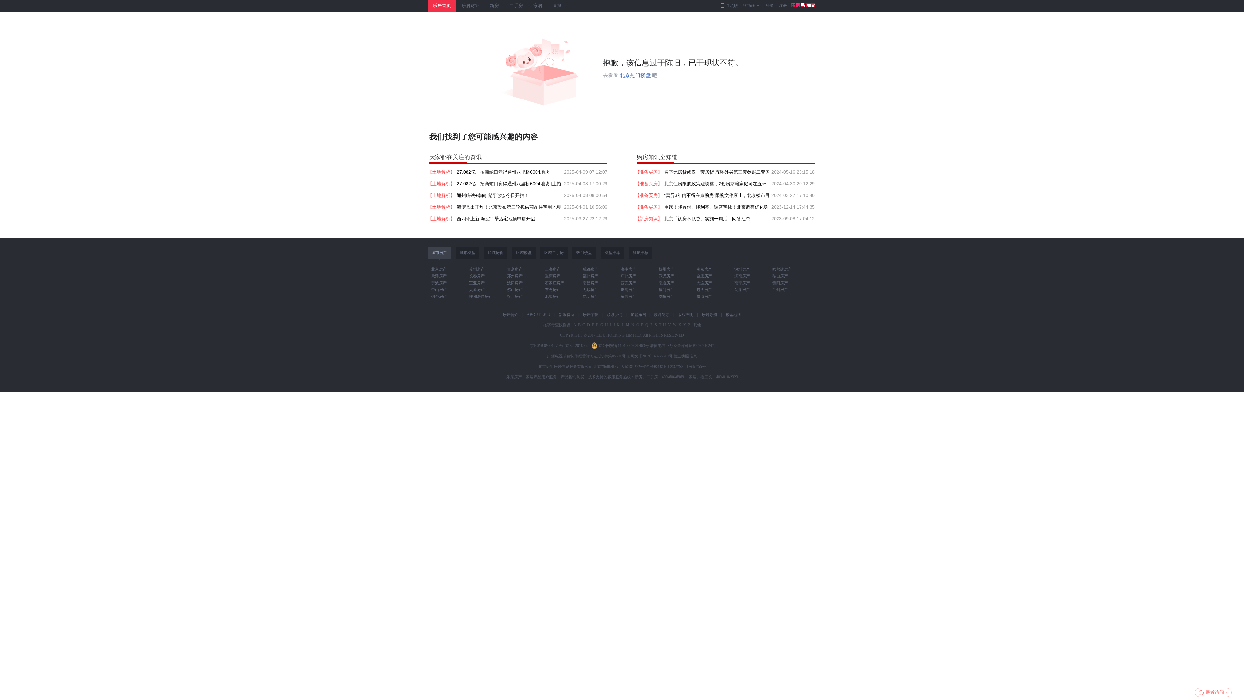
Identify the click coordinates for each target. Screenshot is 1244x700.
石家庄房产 (554, 283)
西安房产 (628, 283)
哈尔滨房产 (782, 269)
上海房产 (552, 269)
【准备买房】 (648, 172)
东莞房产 (552, 289)
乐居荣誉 (590, 314)
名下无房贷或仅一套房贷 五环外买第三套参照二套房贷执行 (717, 173)
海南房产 (628, 269)
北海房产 (552, 296)
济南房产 (742, 276)
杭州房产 (666, 269)
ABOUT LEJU (538, 314)
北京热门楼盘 (635, 75)
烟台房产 (439, 296)
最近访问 (1215, 692)
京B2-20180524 (578, 346)
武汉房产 (666, 276)
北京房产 (439, 269)
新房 (494, 5)
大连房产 (704, 283)
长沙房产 (628, 296)
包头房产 (704, 289)
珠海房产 (628, 289)
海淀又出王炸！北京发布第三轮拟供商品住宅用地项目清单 (509, 208)
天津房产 (439, 276)
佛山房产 (515, 289)
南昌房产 (590, 283)
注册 (783, 5)
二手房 (516, 5)
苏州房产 (477, 269)
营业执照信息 (685, 356)
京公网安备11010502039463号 (623, 346)
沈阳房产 (515, 283)
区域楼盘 (524, 253)
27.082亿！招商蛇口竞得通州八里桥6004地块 (503, 172)
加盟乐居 (638, 314)
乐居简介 (510, 314)
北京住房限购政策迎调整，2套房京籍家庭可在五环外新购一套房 (715, 185)
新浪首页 (566, 314)
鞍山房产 (780, 276)
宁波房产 (439, 283)
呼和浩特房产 (480, 296)
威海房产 (704, 296)
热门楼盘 (584, 253)
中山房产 (439, 289)
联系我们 (614, 314)
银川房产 (515, 296)
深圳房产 (742, 269)
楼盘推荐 (612, 253)
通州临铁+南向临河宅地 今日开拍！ (493, 195)
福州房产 (590, 276)
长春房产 (477, 276)
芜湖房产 (742, 289)
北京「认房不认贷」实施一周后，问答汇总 (707, 218)
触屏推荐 (640, 253)
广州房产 (628, 276)
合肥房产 (704, 276)
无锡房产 (590, 289)
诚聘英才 (661, 314)
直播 (557, 5)
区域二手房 (554, 253)
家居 (537, 5)
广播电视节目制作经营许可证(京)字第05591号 (586, 356)
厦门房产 (666, 289)
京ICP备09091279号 (546, 346)
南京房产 (704, 269)
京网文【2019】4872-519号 (650, 356)
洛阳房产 (666, 296)
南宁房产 (742, 283)
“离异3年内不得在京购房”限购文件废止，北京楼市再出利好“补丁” (717, 197)
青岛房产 (515, 269)
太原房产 (477, 289)
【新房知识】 (648, 218)
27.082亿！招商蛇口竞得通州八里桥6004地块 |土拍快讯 (509, 185)
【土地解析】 (441, 172)
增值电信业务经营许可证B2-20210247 (682, 346)
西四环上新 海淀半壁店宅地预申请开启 (496, 218)
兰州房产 (780, 289)
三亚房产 (477, 283)
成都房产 (590, 269)
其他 (696, 325)
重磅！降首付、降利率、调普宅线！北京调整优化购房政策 (716, 208)
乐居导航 (709, 314)
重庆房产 (552, 276)
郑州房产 (515, 276)
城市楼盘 (467, 253)
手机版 (732, 6)
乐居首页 (442, 5)
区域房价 (495, 253)
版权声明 (685, 314)
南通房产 (666, 283)
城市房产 (439, 253)
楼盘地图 (733, 314)
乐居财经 (470, 5)
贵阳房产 (780, 283)
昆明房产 (590, 296)
